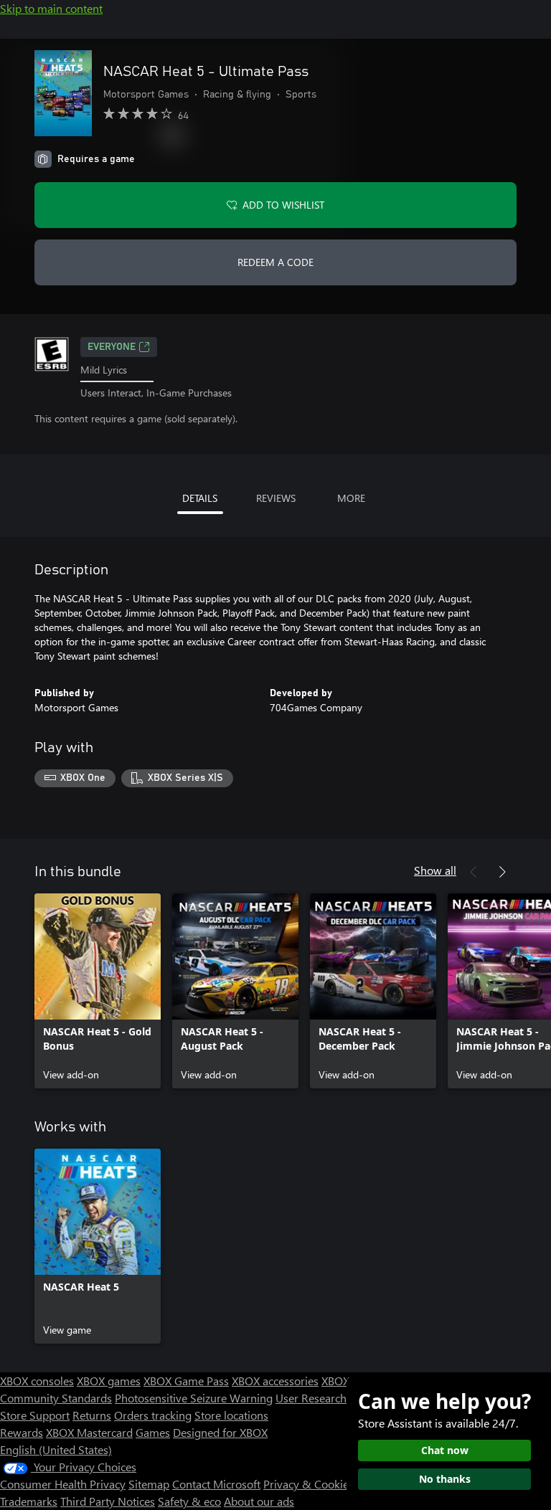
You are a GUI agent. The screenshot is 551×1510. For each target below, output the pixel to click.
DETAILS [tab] (199, 498)
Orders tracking (153, 1415)
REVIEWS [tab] (276, 498)
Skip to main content (51, 8)
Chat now (444, 1450)
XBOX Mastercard (89, 1432)
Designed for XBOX (220, 1432)
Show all (435, 870)
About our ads (259, 1501)
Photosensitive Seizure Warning (194, 1397)
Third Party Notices (107, 1501)
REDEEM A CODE (275, 262)
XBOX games (109, 1380)
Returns (91, 1415)
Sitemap (148, 1483)
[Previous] (473, 872)
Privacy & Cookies (308, 1483)
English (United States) (56, 1449)
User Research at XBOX (334, 1397)
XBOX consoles (37, 1380)
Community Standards (56, 1397)
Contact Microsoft (216, 1483)
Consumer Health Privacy (63, 1483)
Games (153, 1432)
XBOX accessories (275, 1380)
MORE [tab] (351, 498)
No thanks (445, 1479)
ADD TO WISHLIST (283, 205)
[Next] (502, 872)
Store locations (231, 1415)
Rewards (21, 1432)
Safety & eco (189, 1501)
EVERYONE (112, 347)
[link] (97, 990)
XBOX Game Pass (186, 1380)
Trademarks (28, 1501)
